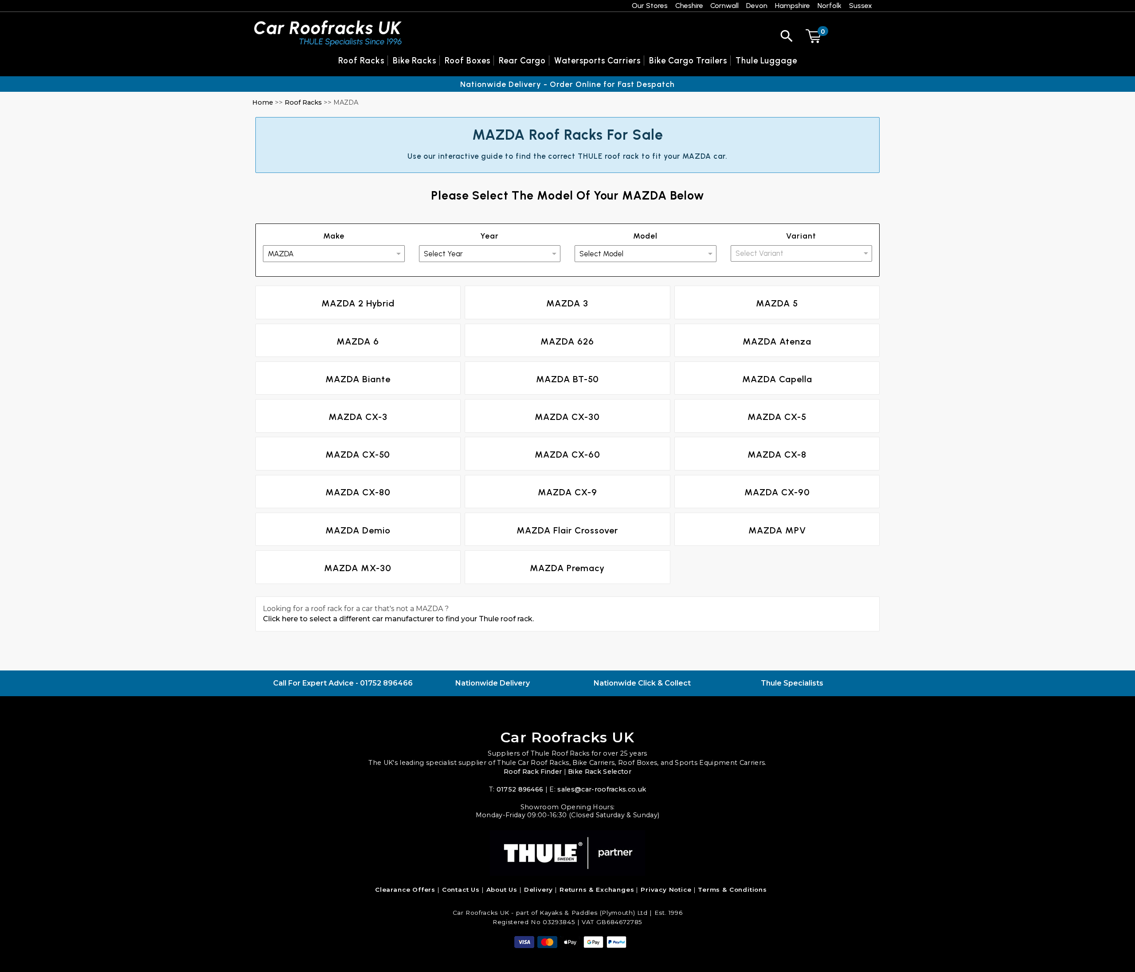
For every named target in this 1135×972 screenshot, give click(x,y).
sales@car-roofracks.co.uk (601, 789)
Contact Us (461, 889)
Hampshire (792, 5)
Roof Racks (303, 102)
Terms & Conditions (732, 889)
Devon (756, 5)
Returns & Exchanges (597, 889)
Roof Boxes (467, 60)
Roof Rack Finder (533, 772)
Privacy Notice (666, 889)
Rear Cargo (522, 60)
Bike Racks (414, 60)
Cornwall (724, 5)
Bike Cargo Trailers (688, 60)
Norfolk (829, 5)
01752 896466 (386, 683)
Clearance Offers (405, 889)
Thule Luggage (766, 60)
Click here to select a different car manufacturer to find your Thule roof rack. (398, 619)
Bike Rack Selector (599, 772)
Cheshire (689, 5)
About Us (502, 889)
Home (262, 102)
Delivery (538, 889)
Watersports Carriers (597, 60)
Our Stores (650, 5)
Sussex (860, 5)
